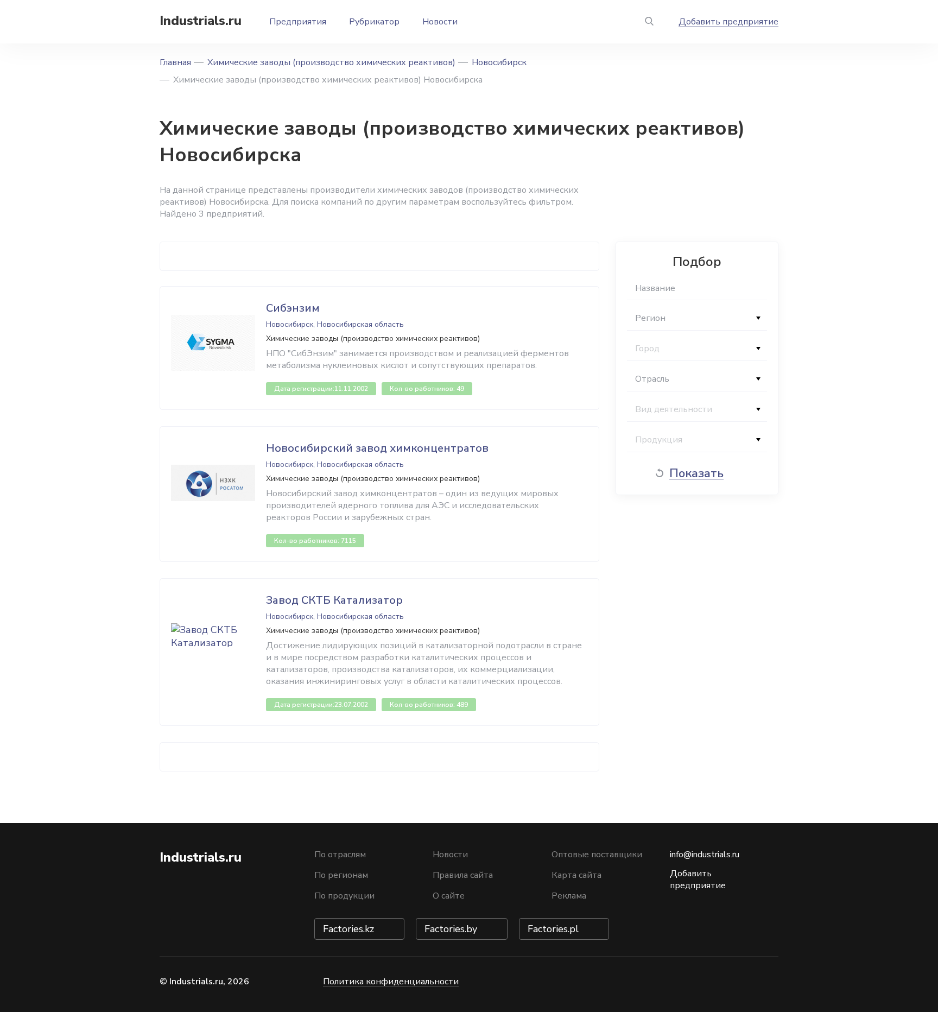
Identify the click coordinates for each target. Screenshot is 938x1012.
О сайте (449, 896)
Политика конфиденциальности (391, 982)
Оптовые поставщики (597, 855)
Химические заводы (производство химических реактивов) (331, 62)
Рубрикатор (374, 22)
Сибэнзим (293, 308)
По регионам (341, 875)
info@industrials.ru (704, 855)
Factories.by (450, 928)
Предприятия (297, 22)
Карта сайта (576, 875)
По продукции (344, 896)
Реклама (569, 896)
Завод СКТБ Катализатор (334, 600)
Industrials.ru (201, 20)
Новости (440, 22)
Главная (175, 62)
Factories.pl (553, 928)
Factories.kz (348, 928)
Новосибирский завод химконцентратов (377, 448)
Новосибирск (499, 62)
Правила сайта (463, 875)
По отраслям (340, 855)
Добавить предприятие (728, 22)
